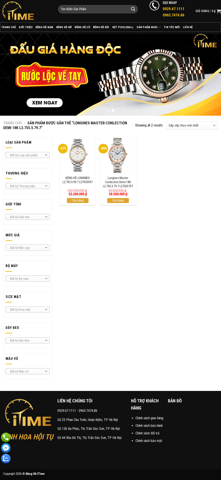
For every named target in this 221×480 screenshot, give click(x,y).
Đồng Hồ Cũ (82, 27)
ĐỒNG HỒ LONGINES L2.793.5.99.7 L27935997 (78, 180)
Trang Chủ (8, 27)
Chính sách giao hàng (149, 418)
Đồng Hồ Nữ (64, 27)
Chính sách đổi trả (147, 433)
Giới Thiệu (26, 27)
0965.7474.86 (88, 411)
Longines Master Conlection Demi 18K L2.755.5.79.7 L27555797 (118, 182)
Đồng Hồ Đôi (101, 27)
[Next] (211, 75)
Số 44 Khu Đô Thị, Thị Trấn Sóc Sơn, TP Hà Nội (89, 438)
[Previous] (10, 75)
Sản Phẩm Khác (147, 27)
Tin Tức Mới (172, 27)
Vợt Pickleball (123, 27)
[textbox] (26, 155)
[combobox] (28, 155)
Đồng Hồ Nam (44, 27)
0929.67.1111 (66, 411)
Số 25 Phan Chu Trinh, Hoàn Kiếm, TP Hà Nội (87, 420)
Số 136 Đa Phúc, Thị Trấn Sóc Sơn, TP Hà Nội (88, 429)
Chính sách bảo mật (149, 441)
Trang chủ (12, 123)
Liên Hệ (188, 27)
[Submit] (133, 9)
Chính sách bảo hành (149, 426)
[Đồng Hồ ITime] (26, 11)
